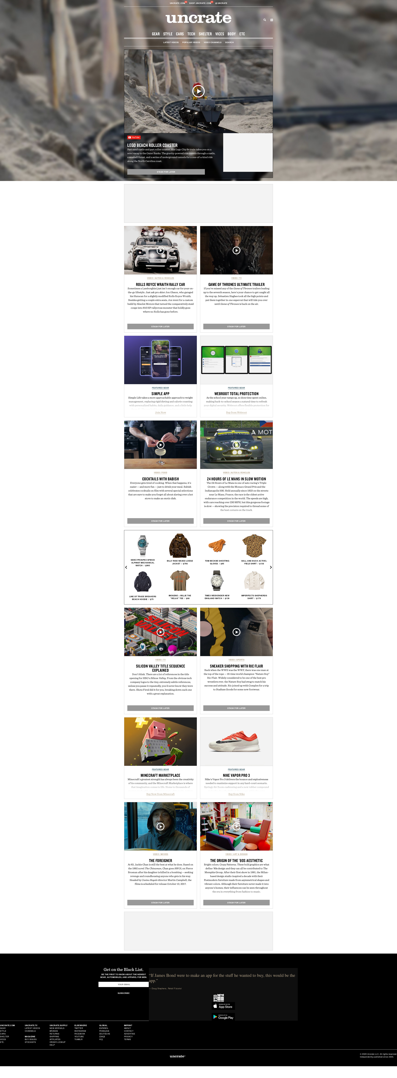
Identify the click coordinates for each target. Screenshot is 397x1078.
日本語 (102, 1036)
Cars (180, 33)
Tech (191, 33)
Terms (127, 1039)
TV (240, 278)
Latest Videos (171, 42)
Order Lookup (58, 1042)
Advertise (129, 1033)
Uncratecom (178, 3)
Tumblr (78, 1039)
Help (52, 1044)
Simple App (161, 393)
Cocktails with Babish (160, 478)
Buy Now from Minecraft (160, 794)
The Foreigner (160, 860)
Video (150, 278)
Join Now (160, 412)
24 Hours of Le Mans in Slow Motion (236, 478)
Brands (54, 1031)
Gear (156, 33)
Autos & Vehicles (164, 278)
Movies (164, 854)
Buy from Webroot (236, 412)
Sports (240, 659)
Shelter (205, 33)
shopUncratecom (200, 3)
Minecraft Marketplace (160, 775)
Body (232, 33)
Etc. (2, 1042)
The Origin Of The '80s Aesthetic (236, 860)
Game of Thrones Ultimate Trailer (236, 284)
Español (104, 1028)
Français (104, 1031)
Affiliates (55, 1039)
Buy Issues (31, 1039)
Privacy (128, 1036)
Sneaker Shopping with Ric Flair (236, 666)
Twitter (78, 1028)
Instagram (80, 1031)
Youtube (79, 1036)
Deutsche (104, 1033)
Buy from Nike (236, 794)
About (127, 1028)
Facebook (79, 1033)
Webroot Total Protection (236, 393)
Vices (219, 33)
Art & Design (240, 854)
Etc (242, 33)
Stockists (30, 1042)
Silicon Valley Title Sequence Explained (160, 668)
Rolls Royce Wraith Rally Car (160, 284)
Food (164, 472)
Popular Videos (191, 42)
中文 (101, 1039)
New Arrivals (57, 1028)
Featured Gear (160, 387)
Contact (129, 1031)
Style (168, 33)
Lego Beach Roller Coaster (152, 145)
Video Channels (213, 42)
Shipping (54, 1036)
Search (264, 20)
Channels (30, 1031)
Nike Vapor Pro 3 (236, 775)
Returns (54, 1033)
